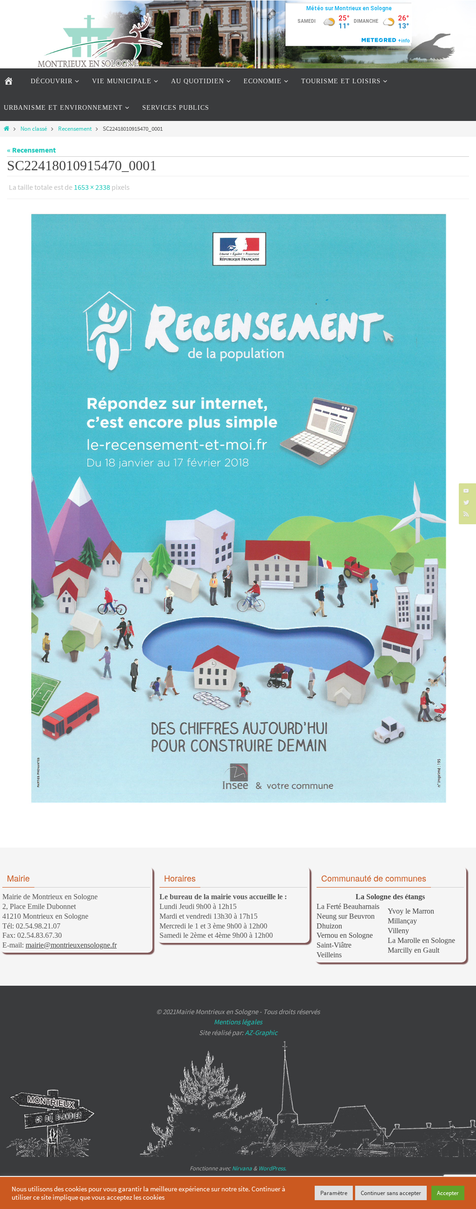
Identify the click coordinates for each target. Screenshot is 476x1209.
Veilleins (329, 952)
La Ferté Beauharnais (348, 904)
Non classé (33, 128)
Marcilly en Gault (413, 947)
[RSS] (466, 514)
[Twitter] (466, 502)
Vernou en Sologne (345, 933)
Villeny (398, 928)
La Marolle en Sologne (421, 938)
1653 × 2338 (92, 186)
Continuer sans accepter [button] (391, 1193)
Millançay (402, 918)
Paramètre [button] (333, 1193)
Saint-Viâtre (334, 943)
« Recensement (31, 149)
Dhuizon (329, 923)
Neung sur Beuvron (346, 913)
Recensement (75, 128)
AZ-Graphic (261, 1029)
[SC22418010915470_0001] (238, 505)
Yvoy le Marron (411, 909)
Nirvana (242, 1166)
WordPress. (272, 1166)
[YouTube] (466, 490)
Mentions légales (238, 1019)
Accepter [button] (448, 1193)
